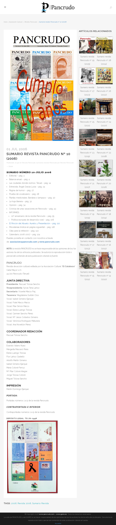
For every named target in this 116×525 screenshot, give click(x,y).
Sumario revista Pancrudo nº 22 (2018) (104, 152)
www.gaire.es (61, 514)
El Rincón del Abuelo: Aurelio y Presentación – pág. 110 (34, 223)
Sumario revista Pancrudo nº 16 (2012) (104, 245)
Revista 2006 (24, 503)
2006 (14, 503)
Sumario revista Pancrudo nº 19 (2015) (87, 214)
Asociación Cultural (15, 22)
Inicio (5, 22)
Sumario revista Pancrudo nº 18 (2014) (104, 214)
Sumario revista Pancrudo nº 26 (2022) (104, 91)
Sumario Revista (40, 503)
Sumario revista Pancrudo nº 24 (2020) (104, 122)
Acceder (58, 523)
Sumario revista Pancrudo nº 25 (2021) (87, 122)
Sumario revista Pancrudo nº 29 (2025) (87, 60)
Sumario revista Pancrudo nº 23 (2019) (87, 152)
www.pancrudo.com (46, 514)
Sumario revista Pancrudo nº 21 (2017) (87, 183)
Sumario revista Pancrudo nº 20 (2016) (104, 183)
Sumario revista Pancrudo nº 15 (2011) (87, 276)
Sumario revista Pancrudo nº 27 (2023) (87, 91)
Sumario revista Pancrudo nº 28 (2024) (104, 60)
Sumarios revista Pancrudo (46, 163)
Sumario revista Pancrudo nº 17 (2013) (87, 245)
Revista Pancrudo (31, 22)
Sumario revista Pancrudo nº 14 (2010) (104, 276)
